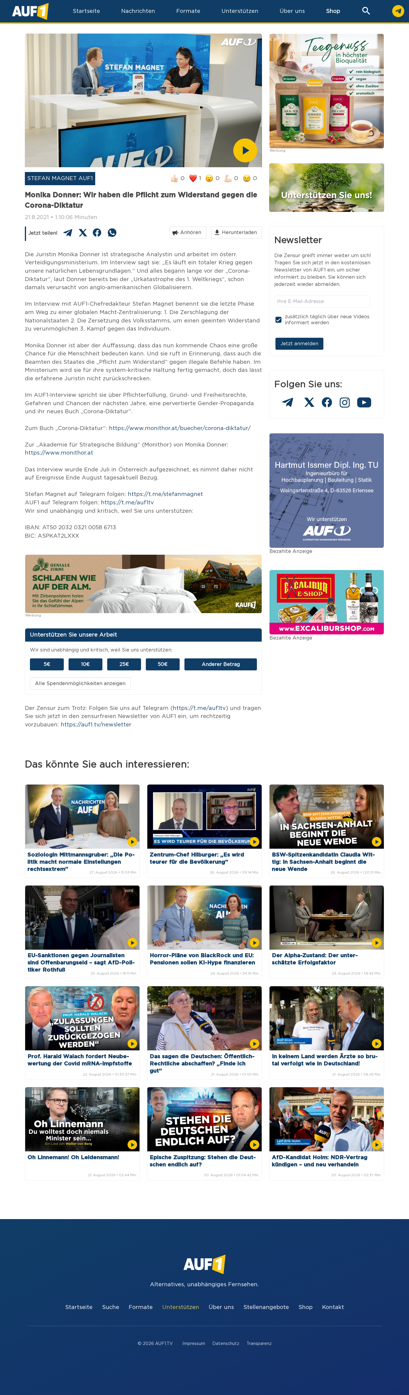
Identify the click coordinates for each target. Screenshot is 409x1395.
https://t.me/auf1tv (127, 503)
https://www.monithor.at (59, 453)
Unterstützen (180, 1307)
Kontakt (333, 1307)
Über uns (221, 1307)
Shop (333, 11)
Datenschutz (225, 1343)
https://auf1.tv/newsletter (96, 725)
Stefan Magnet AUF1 (60, 178)
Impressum (193, 1343)
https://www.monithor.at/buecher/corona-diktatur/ (180, 428)
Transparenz (259, 1343)
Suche (110, 1307)
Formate (141, 1307)
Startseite (79, 1307)
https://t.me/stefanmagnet (165, 494)
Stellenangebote (266, 1307)
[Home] (30, 11)
